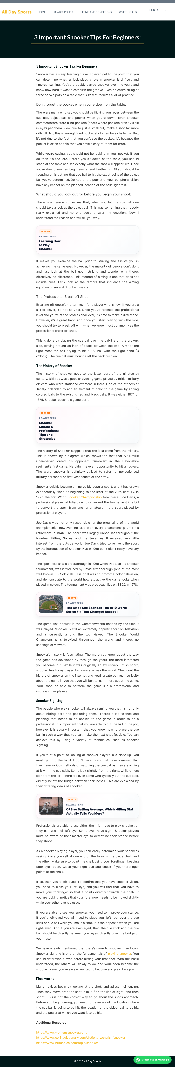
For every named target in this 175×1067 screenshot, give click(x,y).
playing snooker (119, 953)
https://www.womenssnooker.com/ (61, 1032)
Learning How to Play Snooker (50, 245)
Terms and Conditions (96, 11)
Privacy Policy (63, 11)
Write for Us (128, 11)
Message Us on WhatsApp (155, 1059)
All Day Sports (17, 12)
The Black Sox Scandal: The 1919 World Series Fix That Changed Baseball (96, 609)
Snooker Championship (85, 497)
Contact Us (157, 9)
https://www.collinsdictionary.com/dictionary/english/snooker (80, 1037)
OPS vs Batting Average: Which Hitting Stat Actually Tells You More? (99, 811)
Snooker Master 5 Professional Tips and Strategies (49, 430)
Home (42, 11)
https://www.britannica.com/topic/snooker (67, 1043)
